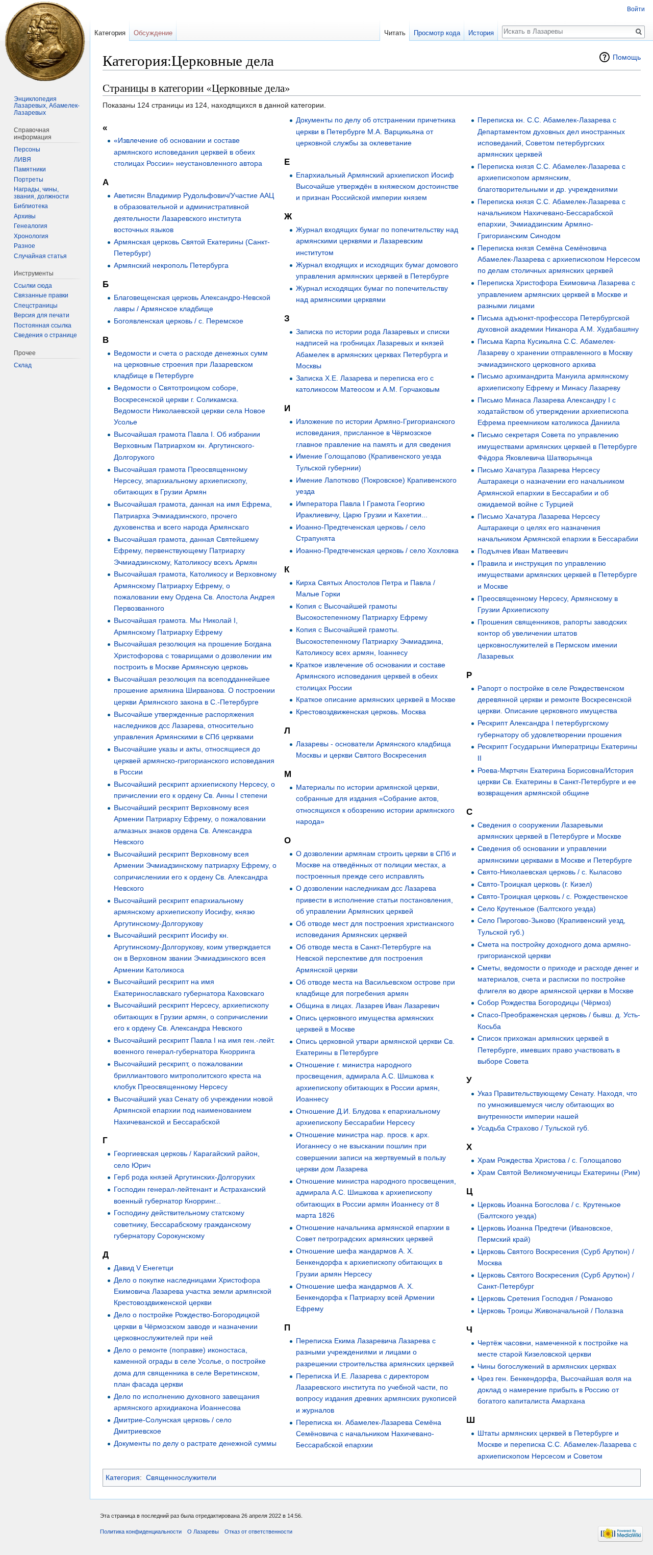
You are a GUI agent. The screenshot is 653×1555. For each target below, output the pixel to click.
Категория (123, 1477)
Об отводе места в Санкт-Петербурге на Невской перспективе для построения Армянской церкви (363, 958)
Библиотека (31, 206)
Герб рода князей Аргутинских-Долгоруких (184, 1177)
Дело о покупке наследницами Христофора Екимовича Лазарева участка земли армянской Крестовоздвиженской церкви (192, 1291)
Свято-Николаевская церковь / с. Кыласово (550, 872)
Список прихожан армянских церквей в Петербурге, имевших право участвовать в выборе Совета (549, 1049)
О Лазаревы (203, 1531)
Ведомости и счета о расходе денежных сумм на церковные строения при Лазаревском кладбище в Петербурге (191, 364)
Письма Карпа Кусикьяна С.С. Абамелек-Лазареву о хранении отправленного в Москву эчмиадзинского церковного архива (555, 352)
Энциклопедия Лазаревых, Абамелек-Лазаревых (47, 105)
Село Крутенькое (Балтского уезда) (537, 909)
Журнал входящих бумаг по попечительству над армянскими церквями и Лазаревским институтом (377, 241)
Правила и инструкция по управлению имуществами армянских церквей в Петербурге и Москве (557, 574)
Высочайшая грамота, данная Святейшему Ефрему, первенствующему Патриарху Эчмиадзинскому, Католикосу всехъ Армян (186, 550)
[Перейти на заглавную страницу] (45, 41)
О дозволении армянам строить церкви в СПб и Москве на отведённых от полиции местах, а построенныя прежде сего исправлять (376, 865)
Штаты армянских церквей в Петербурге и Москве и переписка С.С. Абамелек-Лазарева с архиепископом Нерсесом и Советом (557, 1444)
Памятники (30, 169)
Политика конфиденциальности (141, 1531)
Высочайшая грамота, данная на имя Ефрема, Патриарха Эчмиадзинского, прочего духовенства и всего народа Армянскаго (193, 515)
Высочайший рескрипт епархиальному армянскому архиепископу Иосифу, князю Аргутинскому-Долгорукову (184, 911)
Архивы (25, 216)
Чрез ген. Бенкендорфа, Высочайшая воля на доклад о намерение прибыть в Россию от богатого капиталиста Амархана (555, 1390)
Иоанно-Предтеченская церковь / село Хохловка (377, 550)
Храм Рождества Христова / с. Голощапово (549, 1160)
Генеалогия (30, 226)
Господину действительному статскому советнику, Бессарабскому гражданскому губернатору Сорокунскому (182, 1224)
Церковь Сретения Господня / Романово (545, 1298)
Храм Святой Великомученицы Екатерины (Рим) (559, 1172)
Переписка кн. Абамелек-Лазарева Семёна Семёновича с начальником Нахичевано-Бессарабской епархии (368, 1433)
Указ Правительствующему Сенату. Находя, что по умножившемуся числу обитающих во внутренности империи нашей (557, 1104)
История (481, 33)
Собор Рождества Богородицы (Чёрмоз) (544, 1002)
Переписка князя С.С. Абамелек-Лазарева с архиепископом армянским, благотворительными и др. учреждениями (551, 177)
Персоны (27, 149)
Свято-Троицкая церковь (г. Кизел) (535, 884)
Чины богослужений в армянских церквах (547, 1366)
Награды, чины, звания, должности (41, 193)
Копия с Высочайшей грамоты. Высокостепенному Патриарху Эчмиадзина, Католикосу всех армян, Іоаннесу (369, 641)
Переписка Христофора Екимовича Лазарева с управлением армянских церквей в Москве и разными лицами (556, 294)
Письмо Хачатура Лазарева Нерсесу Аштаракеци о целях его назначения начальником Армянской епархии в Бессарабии (558, 527)
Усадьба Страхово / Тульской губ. (533, 1128)
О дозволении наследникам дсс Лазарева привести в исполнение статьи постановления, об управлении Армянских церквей (374, 899)
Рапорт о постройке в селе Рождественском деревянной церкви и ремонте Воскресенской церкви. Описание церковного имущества (555, 699)
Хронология (31, 236)
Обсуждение (153, 33)
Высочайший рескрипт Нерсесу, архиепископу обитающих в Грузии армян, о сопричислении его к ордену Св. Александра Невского (191, 1016)
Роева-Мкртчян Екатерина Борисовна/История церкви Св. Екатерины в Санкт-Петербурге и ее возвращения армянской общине (557, 781)
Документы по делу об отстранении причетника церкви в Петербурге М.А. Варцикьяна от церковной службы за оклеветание (376, 131)
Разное (24, 245)
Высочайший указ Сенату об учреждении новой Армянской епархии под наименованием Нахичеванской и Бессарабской (193, 1110)
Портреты (28, 179)
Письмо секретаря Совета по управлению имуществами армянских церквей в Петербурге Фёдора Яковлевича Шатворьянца (557, 446)
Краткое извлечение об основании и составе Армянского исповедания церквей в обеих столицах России (370, 676)
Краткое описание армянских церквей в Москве (376, 699)
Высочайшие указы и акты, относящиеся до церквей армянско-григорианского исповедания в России (194, 760)
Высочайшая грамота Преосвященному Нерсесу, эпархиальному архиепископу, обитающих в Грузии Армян (180, 480)
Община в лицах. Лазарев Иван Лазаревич (367, 1005)
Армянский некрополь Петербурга (171, 265)
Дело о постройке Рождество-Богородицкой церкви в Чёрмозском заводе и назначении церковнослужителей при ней (187, 1326)
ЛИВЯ (22, 159)
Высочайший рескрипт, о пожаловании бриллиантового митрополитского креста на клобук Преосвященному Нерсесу (187, 1075)
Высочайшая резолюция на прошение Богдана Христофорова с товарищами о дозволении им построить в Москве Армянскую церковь (193, 655)
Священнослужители (181, 1477)
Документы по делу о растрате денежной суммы (195, 1443)
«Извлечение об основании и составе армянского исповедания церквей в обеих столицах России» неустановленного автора (188, 151)
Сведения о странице (45, 335)
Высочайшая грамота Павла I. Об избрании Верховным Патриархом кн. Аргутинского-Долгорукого (187, 445)
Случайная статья (40, 256)
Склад (23, 365)
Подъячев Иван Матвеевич (523, 551)
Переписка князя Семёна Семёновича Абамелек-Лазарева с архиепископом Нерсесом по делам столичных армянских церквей (559, 259)
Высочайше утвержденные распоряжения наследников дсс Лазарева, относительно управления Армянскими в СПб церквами (184, 725)
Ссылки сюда (33, 285)
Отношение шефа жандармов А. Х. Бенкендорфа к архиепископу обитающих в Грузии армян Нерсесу (369, 1262)
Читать (395, 33)
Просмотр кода (437, 33)
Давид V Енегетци (143, 1268)
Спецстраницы (36, 305)
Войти (636, 9)
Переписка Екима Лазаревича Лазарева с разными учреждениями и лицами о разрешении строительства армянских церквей (375, 1352)
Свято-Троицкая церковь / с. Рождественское (553, 896)
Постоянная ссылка (42, 325)
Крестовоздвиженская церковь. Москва (361, 712)
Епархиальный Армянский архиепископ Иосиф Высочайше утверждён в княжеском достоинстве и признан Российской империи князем (377, 186)
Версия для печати (41, 315)
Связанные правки (41, 295)
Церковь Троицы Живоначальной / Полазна (550, 1311)
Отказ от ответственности (258, 1531)
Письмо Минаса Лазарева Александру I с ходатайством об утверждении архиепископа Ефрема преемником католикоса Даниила (553, 411)
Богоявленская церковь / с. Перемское (178, 321)
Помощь (627, 57)
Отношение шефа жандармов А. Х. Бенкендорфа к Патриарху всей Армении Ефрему (365, 1297)
